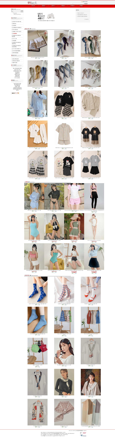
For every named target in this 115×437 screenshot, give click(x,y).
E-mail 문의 (17, 77)
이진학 (64, 432)
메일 (44, 435)
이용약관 (74, 430)
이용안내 (84, 430)
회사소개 (70, 430)
